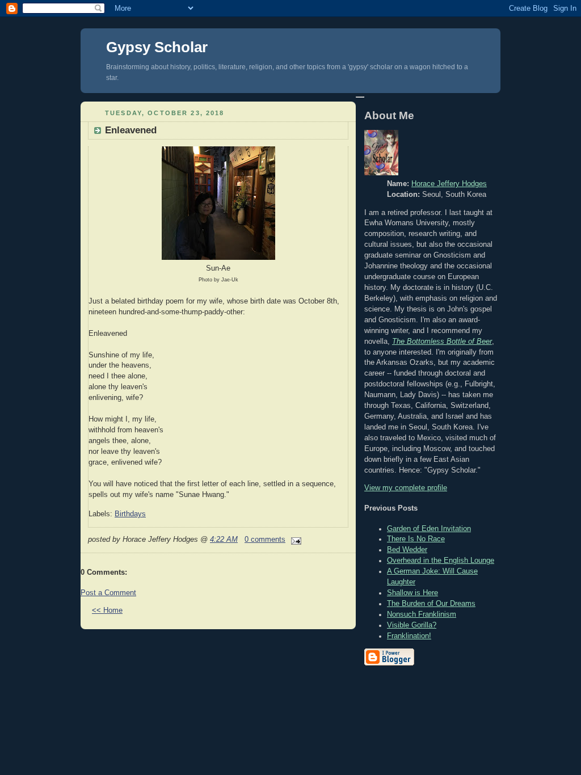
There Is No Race (416, 539)
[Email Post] (294, 540)
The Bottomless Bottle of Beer (442, 342)
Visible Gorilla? (411, 625)
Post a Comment (108, 593)
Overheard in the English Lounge (440, 561)
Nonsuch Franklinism (421, 614)
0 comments (265, 540)
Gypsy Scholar (157, 47)
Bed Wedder (407, 550)
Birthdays (130, 514)
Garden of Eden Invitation (429, 529)
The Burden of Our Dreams (431, 604)
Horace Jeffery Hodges (449, 184)
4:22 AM (224, 540)
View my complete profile (405, 488)
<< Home (107, 610)
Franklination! (409, 636)
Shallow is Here (412, 593)
